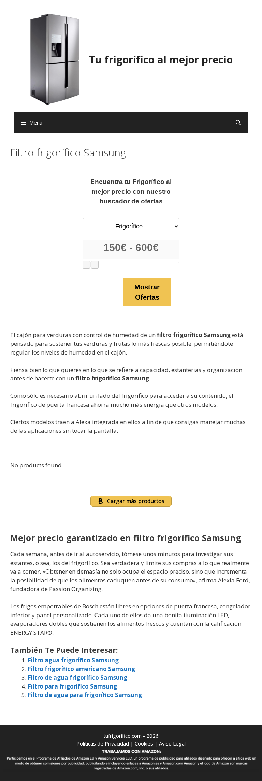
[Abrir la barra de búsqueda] (238, 122)
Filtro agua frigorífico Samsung (73, 660)
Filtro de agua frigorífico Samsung (77, 677)
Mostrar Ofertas (147, 292)
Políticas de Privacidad (102, 743)
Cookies (144, 743)
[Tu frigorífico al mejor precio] (55, 59)
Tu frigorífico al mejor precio (161, 60)
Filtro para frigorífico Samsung (72, 686)
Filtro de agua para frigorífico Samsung (85, 695)
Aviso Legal (172, 743)
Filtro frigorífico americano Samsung (81, 669)
